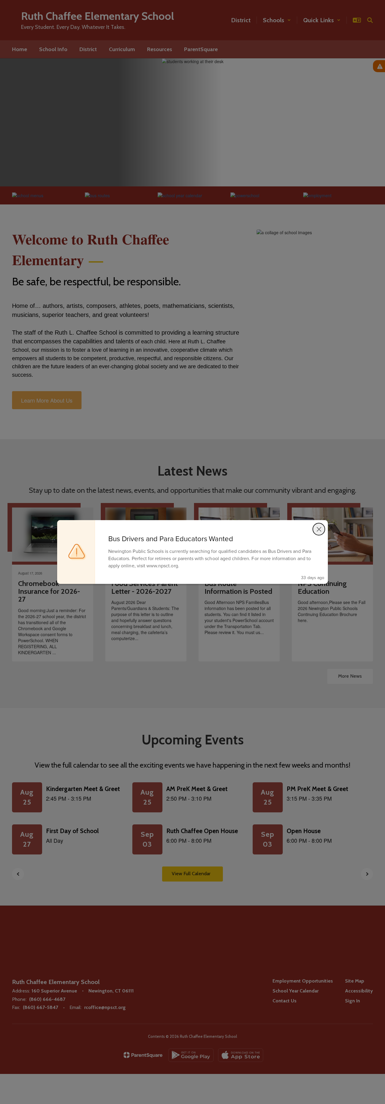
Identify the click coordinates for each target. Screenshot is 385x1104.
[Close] (319, 529)
